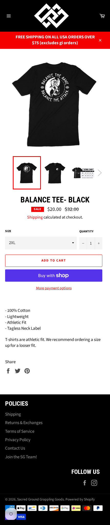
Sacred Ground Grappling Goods (40, 499)
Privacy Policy (17, 440)
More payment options (54, 288)
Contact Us (15, 448)
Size (8, 231)
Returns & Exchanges (23, 423)
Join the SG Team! (21, 457)
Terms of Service (19, 431)
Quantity (86, 232)
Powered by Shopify (80, 499)
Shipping (35, 217)
